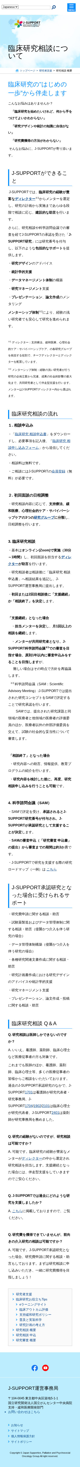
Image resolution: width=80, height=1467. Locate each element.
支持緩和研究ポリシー (35, 1314)
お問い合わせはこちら (24, 1412)
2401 (55, 1113)
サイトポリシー (21, 1442)
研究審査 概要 (26, 1340)
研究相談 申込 (26, 1335)
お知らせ (17, 1425)
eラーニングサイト (33, 1304)
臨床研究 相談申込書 (31, 434)
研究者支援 (24, 1294)
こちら (52, 869)
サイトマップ (20, 1431)
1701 (29, 1092)
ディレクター (25, 199)
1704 (29, 1106)
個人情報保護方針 (23, 1436)
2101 (46, 1106)
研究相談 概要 (26, 1330)
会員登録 (58, 471)
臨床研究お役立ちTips (31, 1299)
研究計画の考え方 (32, 1325)
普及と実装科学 (30, 1319)
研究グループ (44, 517)
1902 (37, 1106)
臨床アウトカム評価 (33, 1309)
